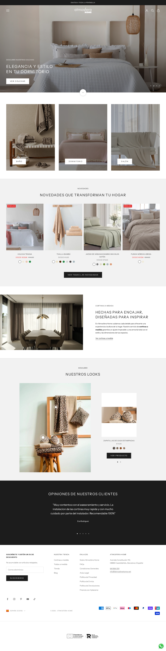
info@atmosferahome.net (120, 571)
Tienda (57, 568)
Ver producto (118, 455)
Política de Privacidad (88, 577)
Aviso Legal (84, 573)
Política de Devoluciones (90, 586)
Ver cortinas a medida (104, 338)
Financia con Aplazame (89, 590)
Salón (124, 161)
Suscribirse (17, 578)
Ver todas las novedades (83, 275)
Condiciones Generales (89, 568)
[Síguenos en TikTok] (34, 599)
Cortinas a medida (61, 560)
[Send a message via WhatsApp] (161, 646)
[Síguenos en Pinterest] (21, 599)
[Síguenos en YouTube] (27, 599)
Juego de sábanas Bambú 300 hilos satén (102, 255)
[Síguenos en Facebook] (7, 599)
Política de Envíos (87, 581)
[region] (83, 48)
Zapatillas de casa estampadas (118, 441)
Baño (19, 161)
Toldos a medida (60, 564)
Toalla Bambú (64, 254)
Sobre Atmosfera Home (89, 560)
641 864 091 (114, 568)
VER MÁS (15, 81)
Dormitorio (75, 161)
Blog (56, 573)
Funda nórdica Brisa (141, 254)
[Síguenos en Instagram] (14, 599)
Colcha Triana (25, 254)
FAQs (82, 564)
